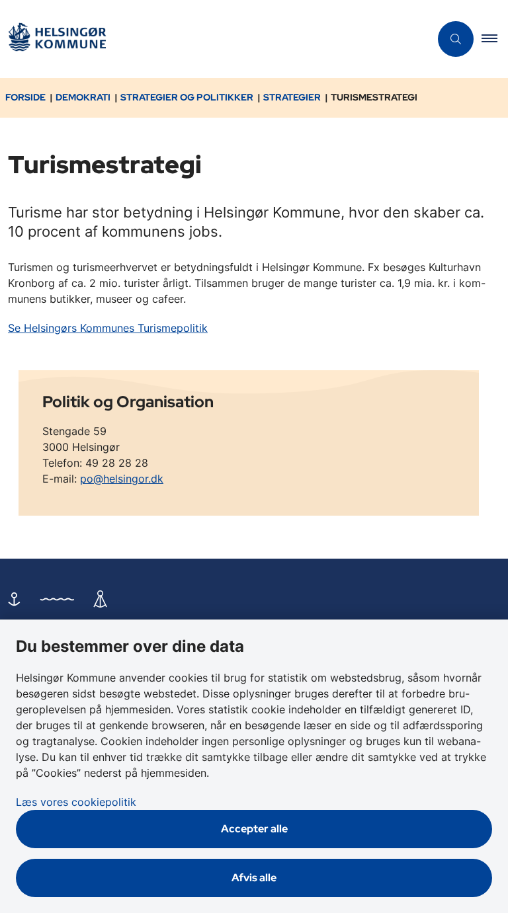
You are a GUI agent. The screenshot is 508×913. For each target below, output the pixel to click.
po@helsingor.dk (121, 478)
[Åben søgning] (456, 39)
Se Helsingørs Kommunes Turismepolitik (108, 328)
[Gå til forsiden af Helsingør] (209, 39)
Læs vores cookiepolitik (76, 802)
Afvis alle (254, 878)
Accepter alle (254, 829)
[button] (495, 39)
